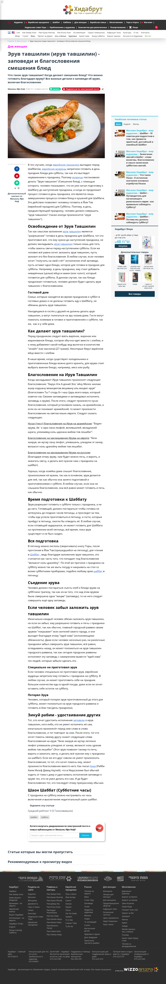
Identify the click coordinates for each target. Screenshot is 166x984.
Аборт (17, 36)
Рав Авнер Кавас (54, 922)
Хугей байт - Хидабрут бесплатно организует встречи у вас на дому (60, 954)
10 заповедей (90, 922)
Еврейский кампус (14, 910)
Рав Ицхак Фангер (47, 32)
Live (18, 32)
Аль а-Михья (60, 36)
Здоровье (72, 36)
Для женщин (80, 22)
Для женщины (109, 900)
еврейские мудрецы (54, 169)
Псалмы (125, 935)
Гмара (87, 918)
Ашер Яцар (127, 906)
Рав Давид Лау (53, 903)
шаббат (97, 571)
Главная (11, 41)
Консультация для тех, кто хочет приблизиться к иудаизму (39, 955)
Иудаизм (18, 22)
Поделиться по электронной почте (82, 89)
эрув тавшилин (72, 231)
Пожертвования (118, 27)
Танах (86, 906)
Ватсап (148, 36)
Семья (30, 910)
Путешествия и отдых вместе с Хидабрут (122, 952)
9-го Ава (69, 920)
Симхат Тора (71, 923)
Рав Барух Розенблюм (52, 911)
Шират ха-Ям (128, 913)
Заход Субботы (98, 36)
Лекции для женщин (108, 895)
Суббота (44, 817)
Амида (125, 926)
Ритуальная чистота (108, 913)
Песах (68, 910)
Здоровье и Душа (92, 934)
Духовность (33, 903)
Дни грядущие (90, 937)
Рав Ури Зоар (53, 916)
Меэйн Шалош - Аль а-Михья (129, 930)
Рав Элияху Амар (54, 934)
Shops (133, 27)
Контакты (145, 32)
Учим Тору (89, 900)
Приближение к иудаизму (62, 27)
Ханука (68, 903)
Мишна (87, 915)
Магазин (148, 22)
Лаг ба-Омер (71, 913)
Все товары (135, 294)
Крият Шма (84, 36)
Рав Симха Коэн (54, 931)
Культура (127, 32)
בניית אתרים (119, 971)
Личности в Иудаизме (133, 36)
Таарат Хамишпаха (96, 32)
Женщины (32, 900)
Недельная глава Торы (35, 27)
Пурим (68, 907)
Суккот (68, 900)
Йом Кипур (70, 897)
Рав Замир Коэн (29, 32)
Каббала (67, 22)
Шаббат (56, 22)
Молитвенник (116, 22)
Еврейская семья (98, 22)
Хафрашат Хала (114, 32)
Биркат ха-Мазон (129, 897)
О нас (136, 32)
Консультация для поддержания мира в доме (101, 954)
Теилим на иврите (89, 892)
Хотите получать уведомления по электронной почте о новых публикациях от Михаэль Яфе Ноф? (60, 828)
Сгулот (25, 36)
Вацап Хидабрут (16, 914)
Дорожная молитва (126, 892)
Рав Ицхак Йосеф (54, 900)
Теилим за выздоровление (129, 945)
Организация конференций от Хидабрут (141, 954)
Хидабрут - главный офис (16, 952)
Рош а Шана (70, 894)
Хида (93, 766)
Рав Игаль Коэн (64, 32)
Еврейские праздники (38, 22)
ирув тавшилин (63, 244)
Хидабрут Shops (16, 923)
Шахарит (126, 916)
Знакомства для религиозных (92, 27)
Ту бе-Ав (69, 926)
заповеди (79, 720)
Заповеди (88, 903)
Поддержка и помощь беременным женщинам (80, 954)
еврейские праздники (66, 164)
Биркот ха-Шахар (129, 900)
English (12, 927)
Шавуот (68, 916)
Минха (125, 919)
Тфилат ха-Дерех (45, 36)
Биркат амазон (113, 36)
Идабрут (13, 891)
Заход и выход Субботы (15, 931)
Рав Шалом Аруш (54, 919)
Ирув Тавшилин (110, 921)
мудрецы (77, 177)
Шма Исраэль (128, 903)
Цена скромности (111, 918)
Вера (33, 36)
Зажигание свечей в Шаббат (92, 941)
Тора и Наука (132, 22)
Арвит (124, 922)
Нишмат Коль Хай (130, 910)
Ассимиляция (79, 32)
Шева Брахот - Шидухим (15, 898)
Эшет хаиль (108, 924)
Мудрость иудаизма (88, 911)
